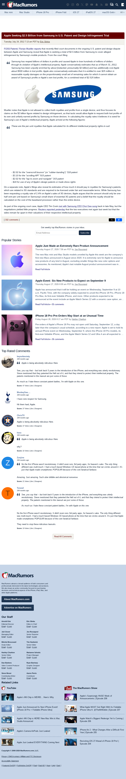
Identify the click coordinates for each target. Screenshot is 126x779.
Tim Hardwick (32, 642)
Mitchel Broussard (9, 642)
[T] (8, 499)
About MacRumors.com (17, 599)
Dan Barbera (7, 663)
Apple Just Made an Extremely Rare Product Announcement (71, 245)
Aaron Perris (32, 673)
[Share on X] (112, 219)
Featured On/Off (8, 765)
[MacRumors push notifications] (96, 4)
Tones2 (20, 488)
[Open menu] (3, 4)
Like (31, 386)
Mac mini (8, 12)
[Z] (8, 468)
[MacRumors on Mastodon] (86, 4)
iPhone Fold (61, 12)
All (122, 12)
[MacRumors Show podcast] (67, 4)
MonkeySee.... (23, 392)
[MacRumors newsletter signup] (106, 4)
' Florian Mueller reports (22, 48)
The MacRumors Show (85, 688)
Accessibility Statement (10, 761)
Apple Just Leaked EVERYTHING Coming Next (38, 742)
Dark (58, 765)
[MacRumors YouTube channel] (91, 4)
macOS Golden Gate (111, 12)
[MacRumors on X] (82, 4)
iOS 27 (76, 12)
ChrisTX (21, 415)
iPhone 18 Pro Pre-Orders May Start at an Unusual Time (69, 315)
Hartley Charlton (79, 319)
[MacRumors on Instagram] (72, 4)
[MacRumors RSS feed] (101, 4)
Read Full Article (42, 269)
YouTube (11, 688)
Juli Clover (6, 632)
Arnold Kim (6, 621)
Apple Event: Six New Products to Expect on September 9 (70, 280)
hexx (19, 433)
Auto (48, 765)
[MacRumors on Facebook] (77, 4)
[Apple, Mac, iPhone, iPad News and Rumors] (22, 8)
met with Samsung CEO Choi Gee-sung (78, 206)
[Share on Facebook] (119, 219)
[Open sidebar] (122, 5)
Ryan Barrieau (32, 663)
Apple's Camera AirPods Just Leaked (33, 731)
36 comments (58, 339)
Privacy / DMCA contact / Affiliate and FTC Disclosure (21, 756)
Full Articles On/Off (24, 765)
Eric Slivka (45, 42)
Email (4, 626)
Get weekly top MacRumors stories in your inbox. (63, 227)
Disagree (38, 386)
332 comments (11, 220)
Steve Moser (6, 673)
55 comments (58, 304)
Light (53, 765)
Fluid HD (41, 765)
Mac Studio (24, 12)
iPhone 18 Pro (42, 12)
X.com (9, 626)
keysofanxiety (23, 356)
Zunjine (20, 457)
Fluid (35, 765)
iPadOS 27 (91, 12)
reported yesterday (51, 209)
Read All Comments (63, 536)
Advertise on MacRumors (17, 607)
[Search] (118, 4)
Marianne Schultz (34, 652)
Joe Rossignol (81, 249)
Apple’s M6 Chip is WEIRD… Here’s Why (35, 697)
